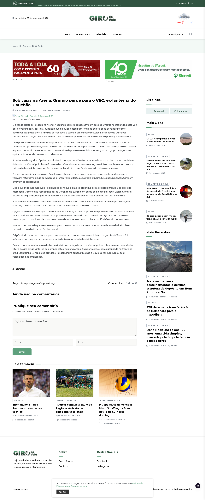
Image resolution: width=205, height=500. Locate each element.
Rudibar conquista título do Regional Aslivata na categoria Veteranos (74, 408)
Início (67, 34)
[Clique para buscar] (190, 34)
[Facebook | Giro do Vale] (188, 3)
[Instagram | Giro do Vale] (191, 3)
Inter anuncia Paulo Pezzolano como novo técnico (27, 408)
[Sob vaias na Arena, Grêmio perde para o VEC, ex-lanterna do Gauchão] (33, 116)
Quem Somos (83, 34)
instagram (182, 111)
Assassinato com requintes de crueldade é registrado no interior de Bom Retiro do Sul (79, 3)
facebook (159, 111)
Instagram (103, 466)
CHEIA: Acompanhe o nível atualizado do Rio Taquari (160, 140)
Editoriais (101, 34)
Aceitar (63, 492)
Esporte (26, 46)
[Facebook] (126, 283)
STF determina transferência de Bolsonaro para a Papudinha (167, 311)
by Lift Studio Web (20, 490)
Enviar (22, 352)
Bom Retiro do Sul (67, 400)
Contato (117, 34)
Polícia (152, 302)
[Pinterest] (136, 283)
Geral (151, 134)
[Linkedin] (133, 283)
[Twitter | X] (129, 283)
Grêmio (39, 46)
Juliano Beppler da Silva (29, 110)
